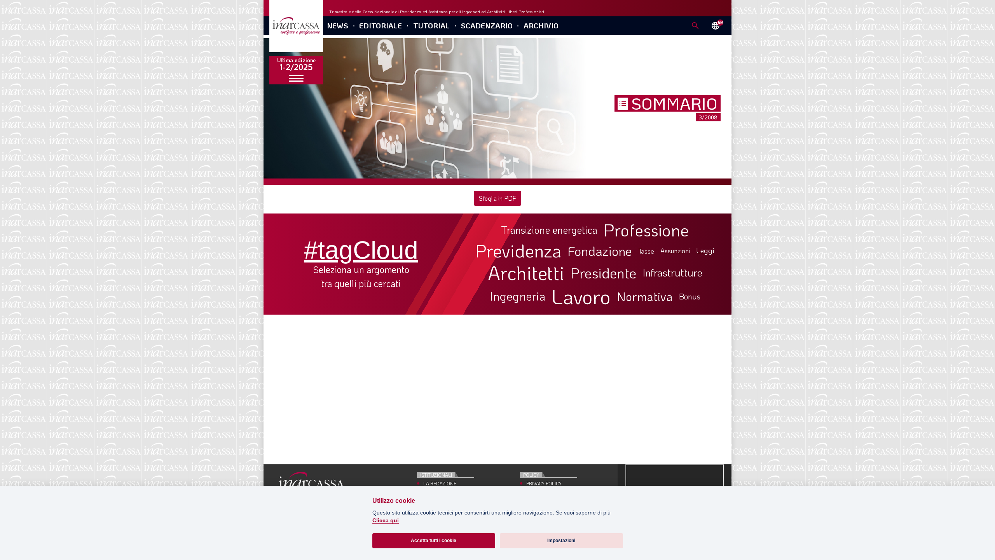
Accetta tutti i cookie (433, 540)
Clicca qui (385, 520)
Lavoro (581, 296)
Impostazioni (561, 540)
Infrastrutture (672, 272)
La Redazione (439, 483)
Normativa (645, 296)
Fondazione (600, 251)
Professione (646, 230)
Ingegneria (517, 296)
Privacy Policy (544, 483)
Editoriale (380, 25)
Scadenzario (487, 25)
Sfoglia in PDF (497, 198)
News (337, 25)
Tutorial (431, 25)
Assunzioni (675, 251)
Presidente (603, 272)
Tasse (646, 251)
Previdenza (518, 250)
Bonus (689, 296)
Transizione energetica (549, 230)
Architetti (526, 272)
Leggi (705, 250)
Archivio (541, 25)
